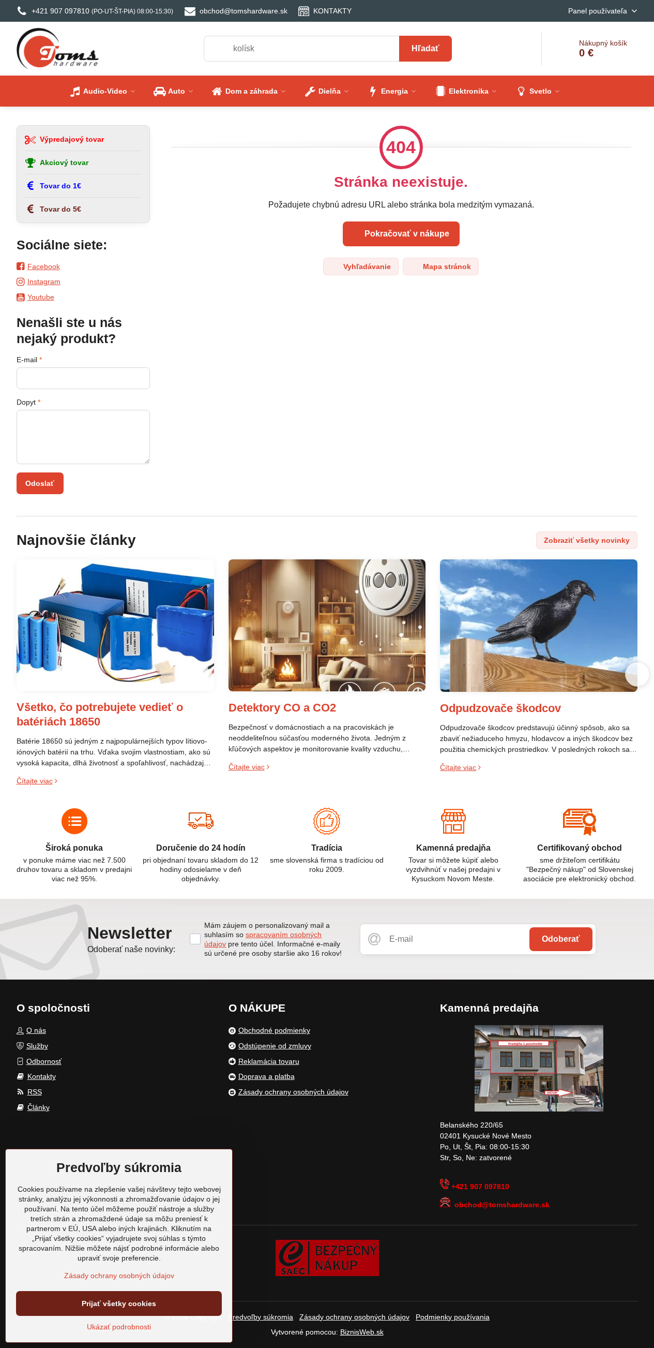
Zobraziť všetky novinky (587, 540)
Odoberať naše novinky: (131, 949)
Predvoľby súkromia (260, 1317)
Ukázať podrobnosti (119, 1327)
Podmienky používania (453, 1317)
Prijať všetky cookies (119, 1303)
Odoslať (39, 483)
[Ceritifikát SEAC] (327, 1257)
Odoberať (561, 939)
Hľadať (425, 48)
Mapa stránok (446, 266)
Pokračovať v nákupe (405, 233)
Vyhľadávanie (366, 266)
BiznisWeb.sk (362, 1332)
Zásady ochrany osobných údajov (354, 1317)
